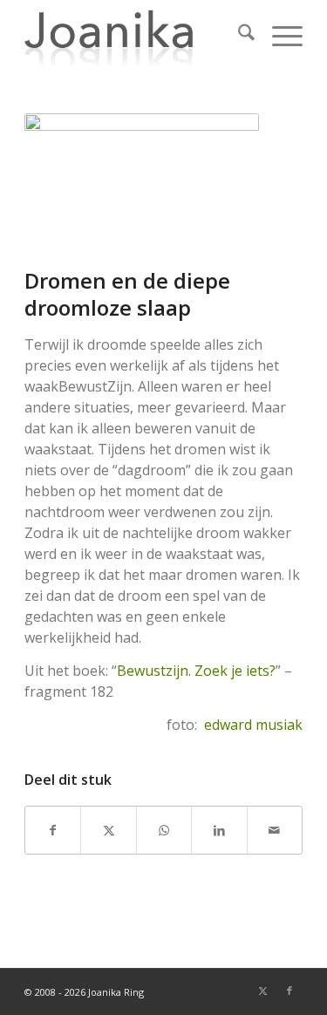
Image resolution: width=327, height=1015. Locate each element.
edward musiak (253, 724)
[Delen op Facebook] (52, 830)
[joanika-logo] (135, 35)
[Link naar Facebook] (289, 991)
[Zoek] (238, 35)
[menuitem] (238, 35)
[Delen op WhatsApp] (164, 830)
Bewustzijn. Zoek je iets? (196, 670)
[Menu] (279, 35)
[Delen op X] (108, 830)
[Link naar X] (263, 991)
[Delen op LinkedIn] (219, 830)
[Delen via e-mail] (275, 830)
